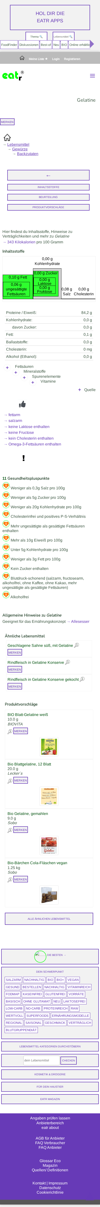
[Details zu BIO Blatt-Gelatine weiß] (10, 731)
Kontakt (39, 1183)
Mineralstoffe (35, 371)
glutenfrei (55, 994)
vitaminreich (79, 987)
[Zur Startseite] (22, 59)
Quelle (90, 390)
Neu (56, 45)
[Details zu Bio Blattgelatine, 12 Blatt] (10, 780)
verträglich (80, 1023)
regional (14, 1023)
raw (74, 1008)
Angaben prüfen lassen (50, 1118)
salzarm (13, 980)
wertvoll (14, 1016)
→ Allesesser (78, 621)
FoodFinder (9, 45)
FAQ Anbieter (50, 1147)
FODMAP (12, 994)
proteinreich (55, 1008)
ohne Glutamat (36, 1001)
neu (56, 1001)
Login (56, 59)
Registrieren (72, 59)
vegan (73, 980)
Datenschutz (50, 1188)
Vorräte (76, 994)
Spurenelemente (46, 376)
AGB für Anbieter (50, 1138)
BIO (64, 45)
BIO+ (60, 980)
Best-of (46, 45)
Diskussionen (28, 45)
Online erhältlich (80, 45)
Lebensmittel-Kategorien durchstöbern (50, 1046)
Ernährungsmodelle (70, 1016)
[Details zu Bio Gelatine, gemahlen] (10, 830)
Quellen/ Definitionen (50, 1170)
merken (7, 122)
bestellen (32, 987)
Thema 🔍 (36, 36)
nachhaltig (34, 980)
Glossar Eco (50, 1161)
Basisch (13, 1001)
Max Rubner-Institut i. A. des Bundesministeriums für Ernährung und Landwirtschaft (51, 390)
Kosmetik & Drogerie (50, 1074)
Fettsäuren (24, 366)
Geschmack (55, 1023)
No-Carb (33, 1008)
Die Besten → (56, 954)
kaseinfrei (32, 994)
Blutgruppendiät (21, 1030)
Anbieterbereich (50, 1123)
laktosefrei (74, 1001)
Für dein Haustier (50, 1086)
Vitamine (48, 381)
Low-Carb (14, 1008)
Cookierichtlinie (50, 1192)
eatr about (50, 1127)
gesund (12, 987)
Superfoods (37, 1016)
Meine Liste (37, 59)
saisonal (33, 1023)
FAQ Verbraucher (50, 1143)
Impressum (58, 1183)
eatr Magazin (50, 1099)
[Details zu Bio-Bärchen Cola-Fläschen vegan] (10, 879)
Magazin (50, 1165)
